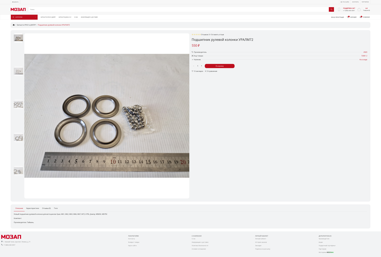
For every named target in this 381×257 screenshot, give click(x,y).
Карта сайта (132, 245)
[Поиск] (331, 9)
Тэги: (56, 208)
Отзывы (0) (46, 208)
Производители (324, 239)
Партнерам (322, 249)
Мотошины (326, 252)
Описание (19, 208)
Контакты (131, 239)
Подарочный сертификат (327, 245)
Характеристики (32, 208)
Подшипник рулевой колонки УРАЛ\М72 (54, 25)
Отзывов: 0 (205, 34)
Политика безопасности (200, 245)
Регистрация (340, 17)
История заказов (261, 242)
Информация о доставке (200, 242)
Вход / (333, 17)
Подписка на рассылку (262, 249)
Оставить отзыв (217, 34)
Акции (321, 242)
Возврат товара (133, 242)
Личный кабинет (260, 239)
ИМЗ (365, 52)
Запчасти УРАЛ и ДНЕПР (26, 25)
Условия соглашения (199, 249)
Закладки (258, 245)
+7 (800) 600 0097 (9, 245)
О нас (193, 239)
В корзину (220, 66)
